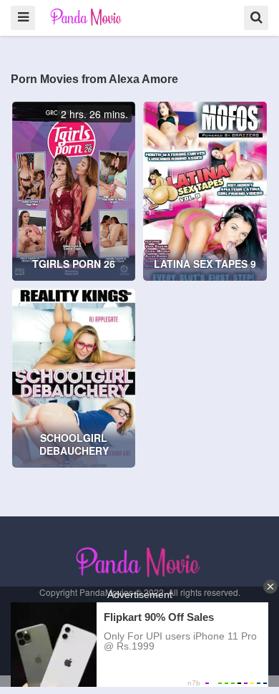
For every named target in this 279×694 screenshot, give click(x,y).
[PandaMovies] (87, 16)
